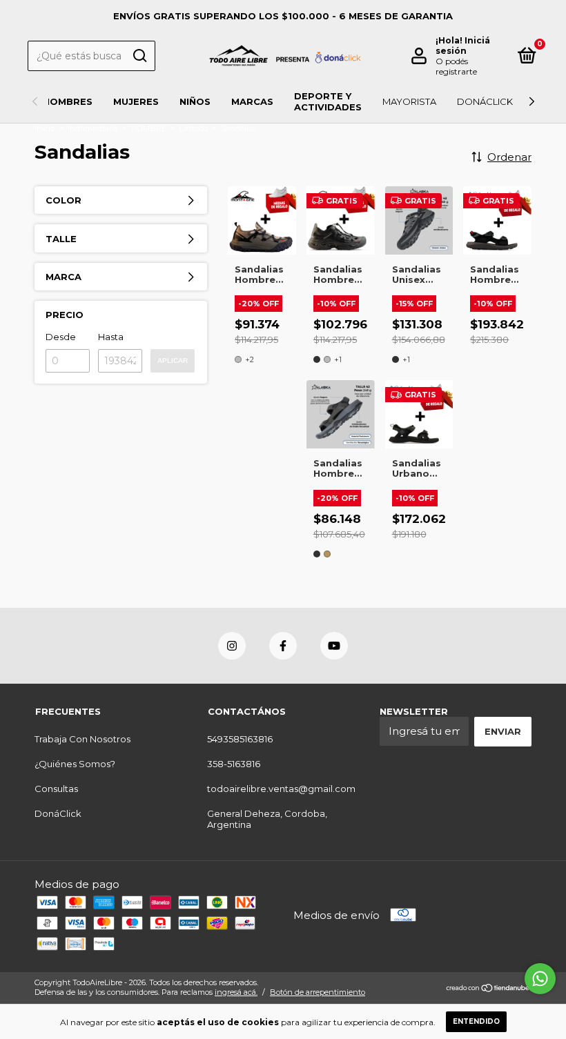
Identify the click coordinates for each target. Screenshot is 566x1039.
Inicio (45, 128)
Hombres (67, 101)
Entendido (476, 1021)
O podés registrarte (456, 66)
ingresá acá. (236, 992)
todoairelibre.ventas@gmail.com (281, 788)
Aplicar (172, 360)
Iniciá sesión (463, 45)
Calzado (193, 128)
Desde (61, 336)
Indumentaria (93, 128)
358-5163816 (233, 763)
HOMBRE (148, 128)
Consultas (56, 788)
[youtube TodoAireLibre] (334, 646)
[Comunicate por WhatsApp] (540, 978)
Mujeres (136, 101)
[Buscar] (139, 55)
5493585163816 (240, 738)
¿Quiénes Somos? (75, 763)
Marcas (252, 101)
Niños (195, 101)
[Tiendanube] (488, 989)
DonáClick (485, 101)
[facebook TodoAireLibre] (283, 646)
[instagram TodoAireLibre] (232, 646)
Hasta (111, 336)
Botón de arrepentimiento (317, 992)
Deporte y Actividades (328, 101)
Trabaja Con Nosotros (82, 738)
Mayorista (409, 101)
